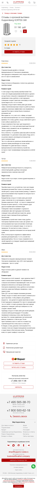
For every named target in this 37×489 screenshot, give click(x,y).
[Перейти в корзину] (34, 2)
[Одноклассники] (23, 445)
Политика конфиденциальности (18, 465)
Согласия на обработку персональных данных (23, 482)
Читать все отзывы (18, 367)
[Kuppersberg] (18, 2)
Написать (18, 387)
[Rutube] (18, 445)
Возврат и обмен (7, 436)
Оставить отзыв (18, 52)
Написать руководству (18, 460)
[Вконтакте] (8, 445)
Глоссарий (26, 429)
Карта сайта (18, 470)
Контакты (26, 434)
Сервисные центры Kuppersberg (12, 432)
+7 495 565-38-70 (18, 402)
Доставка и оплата (7, 425)
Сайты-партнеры (28, 436)
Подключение (6, 427)
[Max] (13, 445)
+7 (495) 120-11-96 (18, 381)
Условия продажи (18, 467)
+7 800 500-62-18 (18, 410)
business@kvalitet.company (18, 456)
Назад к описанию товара (13, 13)
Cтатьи (25, 427)
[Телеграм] (28, 445)
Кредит (4, 429)
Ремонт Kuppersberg (8, 434)
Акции (25, 425)
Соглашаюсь (18, 486)
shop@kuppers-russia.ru (18, 452)
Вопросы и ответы (29, 432)
